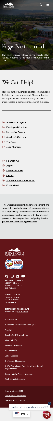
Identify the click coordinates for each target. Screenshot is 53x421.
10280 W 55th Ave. (12, 297)
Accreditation (11, 319)
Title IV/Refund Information (15, 396)
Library (10, 175)
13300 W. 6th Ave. (12, 283)
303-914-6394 (22, 311)
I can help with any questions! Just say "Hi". (29, 407)
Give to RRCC (11, 340)
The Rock (11, 142)
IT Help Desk (13, 185)
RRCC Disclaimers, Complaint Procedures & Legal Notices (24, 367)
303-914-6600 (10, 288)
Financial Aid (13, 160)
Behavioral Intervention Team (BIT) (20, 324)
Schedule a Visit (14, 170)
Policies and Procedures (15, 361)
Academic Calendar (16, 137)
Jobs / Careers (13, 146)
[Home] (26, 251)
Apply (9, 165)
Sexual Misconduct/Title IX (15, 400)
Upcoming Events (15, 132)
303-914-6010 (10, 302)
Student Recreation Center (20, 180)
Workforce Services (14, 345)
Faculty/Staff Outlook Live (16, 335)
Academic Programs (17, 122)
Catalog (8, 330)
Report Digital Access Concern (19, 374)
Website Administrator (15, 379)
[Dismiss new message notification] (49, 404)
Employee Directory (17, 127)
